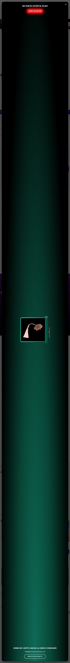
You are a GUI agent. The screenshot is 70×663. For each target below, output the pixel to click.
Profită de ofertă (35, 656)
